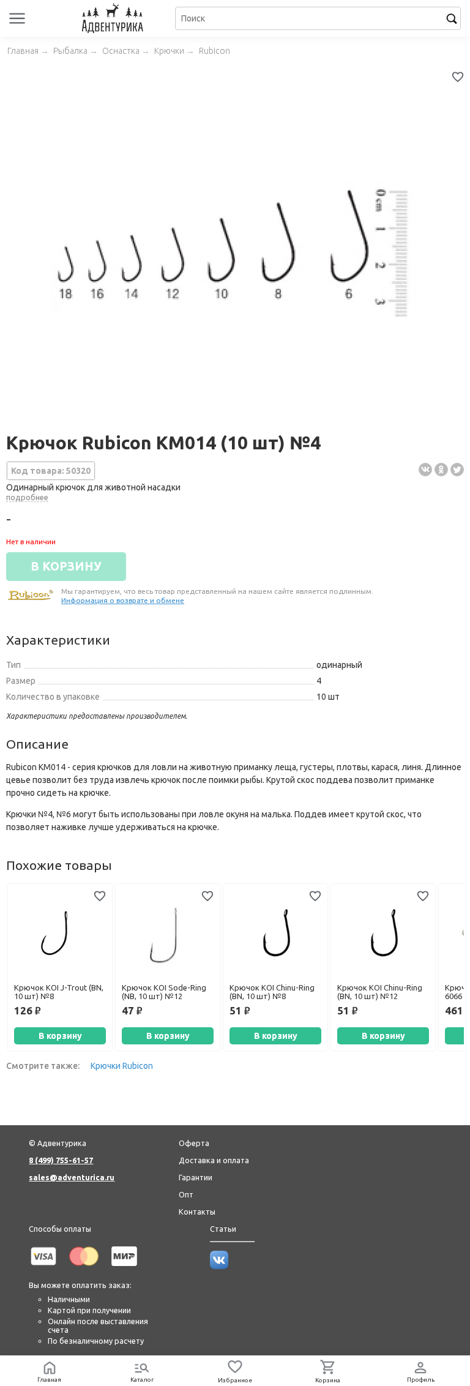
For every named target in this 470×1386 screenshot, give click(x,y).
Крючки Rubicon (122, 1066)
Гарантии (195, 1177)
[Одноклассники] (441, 469)
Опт (186, 1194)
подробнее (27, 497)
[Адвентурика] (114, 18)
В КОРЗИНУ (66, 566)
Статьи (223, 1228)
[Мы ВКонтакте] (219, 1266)
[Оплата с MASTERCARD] (84, 1268)
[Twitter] (457, 469)
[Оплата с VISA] (43, 1268)
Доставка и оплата (214, 1160)
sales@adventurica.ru (71, 1177)
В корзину (60, 1036)
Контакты (197, 1211)
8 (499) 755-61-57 (61, 1160)
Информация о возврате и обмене (122, 600)
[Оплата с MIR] (124, 1268)
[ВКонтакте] (425, 469)
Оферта (194, 1143)
